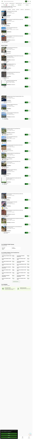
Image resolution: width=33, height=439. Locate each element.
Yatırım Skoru (5, 9)
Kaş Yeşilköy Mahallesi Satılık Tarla (6, 262)
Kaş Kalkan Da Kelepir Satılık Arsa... (12, 169)
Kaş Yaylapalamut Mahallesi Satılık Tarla (6, 267)
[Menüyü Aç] (2, 1)
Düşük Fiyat (17, 9)
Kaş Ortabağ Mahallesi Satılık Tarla (21, 265)
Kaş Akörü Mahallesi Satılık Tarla (21, 259)
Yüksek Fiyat (22, 9)
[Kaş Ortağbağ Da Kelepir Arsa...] (3, 66)
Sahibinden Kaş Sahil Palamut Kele (12, 80)
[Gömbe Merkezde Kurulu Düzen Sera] (3, 50)
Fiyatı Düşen (9, 9)
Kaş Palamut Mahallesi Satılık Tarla (6, 273)
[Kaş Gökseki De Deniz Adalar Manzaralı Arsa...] (3, 74)
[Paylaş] (30, 1)
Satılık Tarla (6, 3)
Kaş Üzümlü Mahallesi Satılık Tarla (6, 259)
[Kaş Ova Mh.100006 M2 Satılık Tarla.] (3, 139)
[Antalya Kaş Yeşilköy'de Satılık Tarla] (3, 106)
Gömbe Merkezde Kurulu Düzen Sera (12, 47)
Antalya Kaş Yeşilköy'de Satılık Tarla (12, 104)
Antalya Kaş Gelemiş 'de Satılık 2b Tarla (12, 112)
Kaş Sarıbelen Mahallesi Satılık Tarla (20, 256)
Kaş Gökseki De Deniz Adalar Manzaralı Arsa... (13, 72)
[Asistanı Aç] (30, 434)
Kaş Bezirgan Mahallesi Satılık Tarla (6, 256)
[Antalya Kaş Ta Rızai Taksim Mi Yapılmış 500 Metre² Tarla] (3, 98)
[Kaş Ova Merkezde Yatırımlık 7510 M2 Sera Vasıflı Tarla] (3, 196)
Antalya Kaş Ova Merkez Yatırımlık (12, 11)
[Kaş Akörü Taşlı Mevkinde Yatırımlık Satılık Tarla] (3, 180)
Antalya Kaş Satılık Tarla (19, 3)
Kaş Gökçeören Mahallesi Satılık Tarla (21, 276)
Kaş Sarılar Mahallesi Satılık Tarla (21, 273)
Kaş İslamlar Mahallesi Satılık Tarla (6, 265)
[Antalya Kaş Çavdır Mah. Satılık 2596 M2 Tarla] (3, 163)
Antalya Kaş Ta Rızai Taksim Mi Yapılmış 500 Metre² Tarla (15, 96)
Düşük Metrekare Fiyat (28, 9)
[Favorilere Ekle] (29, 17)
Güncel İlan (13, 9)
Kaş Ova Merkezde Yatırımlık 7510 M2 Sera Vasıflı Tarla (15, 19)
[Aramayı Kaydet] (28, 1)
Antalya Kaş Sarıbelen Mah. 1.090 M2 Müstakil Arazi (14, 226)
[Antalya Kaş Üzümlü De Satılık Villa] (3, 204)
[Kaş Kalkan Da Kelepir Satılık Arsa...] (3, 172)
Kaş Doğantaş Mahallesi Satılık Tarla (5, 276)
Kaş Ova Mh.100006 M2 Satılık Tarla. (12, 27)
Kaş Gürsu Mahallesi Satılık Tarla (6, 279)
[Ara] (26, 1)
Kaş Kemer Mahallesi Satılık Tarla (21, 279)
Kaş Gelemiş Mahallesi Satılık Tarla (21, 270)
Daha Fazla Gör (15, 281)
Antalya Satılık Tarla (11, 3)
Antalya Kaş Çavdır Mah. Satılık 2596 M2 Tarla (13, 161)
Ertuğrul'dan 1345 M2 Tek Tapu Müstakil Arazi (13, 128)
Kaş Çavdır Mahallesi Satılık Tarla (6, 270)
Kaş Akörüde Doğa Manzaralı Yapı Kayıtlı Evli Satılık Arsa (15, 218)
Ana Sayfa (2, 3)
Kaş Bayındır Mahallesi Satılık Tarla (21, 267)
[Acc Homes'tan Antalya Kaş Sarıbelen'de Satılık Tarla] (3, 147)
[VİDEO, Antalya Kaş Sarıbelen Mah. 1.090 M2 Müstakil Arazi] (3, 229)
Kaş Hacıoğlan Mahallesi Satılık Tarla (21, 262)
